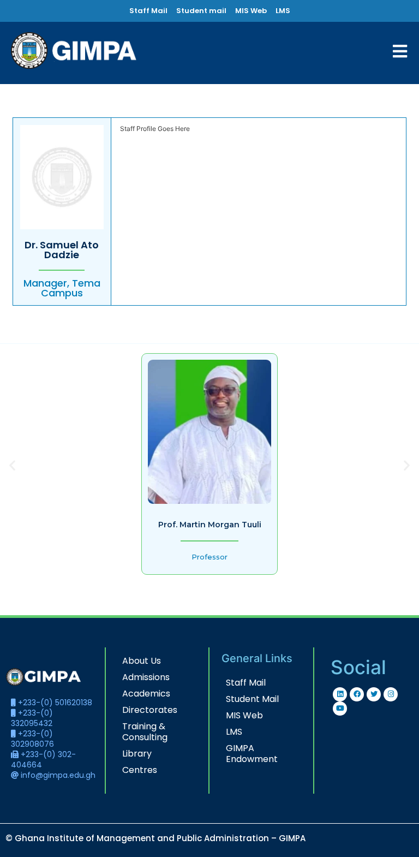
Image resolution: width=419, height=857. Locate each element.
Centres (139, 770)
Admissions (146, 677)
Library (137, 753)
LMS (234, 731)
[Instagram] (391, 694)
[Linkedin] (340, 694)
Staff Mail (246, 682)
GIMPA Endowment (252, 753)
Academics (146, 693)
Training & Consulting (144, 731)
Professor (209, 556)
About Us (141, 660)
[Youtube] (340, 708)
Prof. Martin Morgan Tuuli (209, 524)
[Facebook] (357, 694)
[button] (12, 465)
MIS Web (244, 715)
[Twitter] (374, 694)
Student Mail (252, 699)
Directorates (149, 710)
